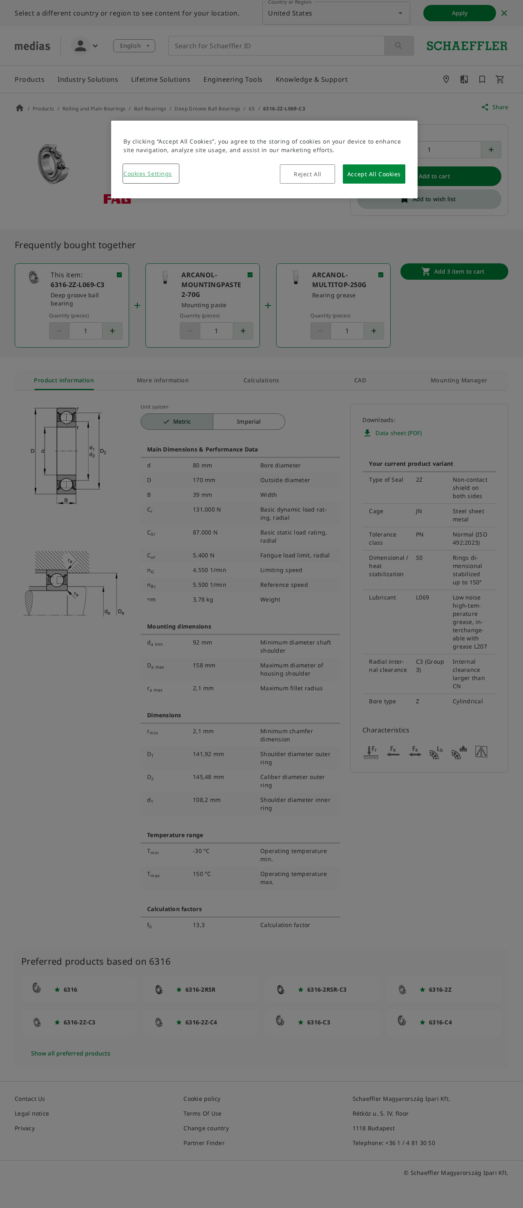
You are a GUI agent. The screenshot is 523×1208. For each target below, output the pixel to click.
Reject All (308, 174)
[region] (264, 159)
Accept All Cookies (374, 174)
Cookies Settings (147, 173)
